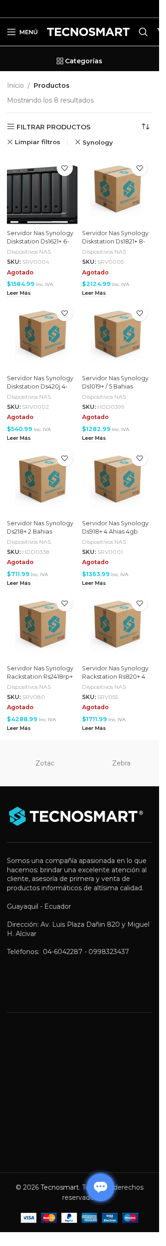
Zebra (121, 763)
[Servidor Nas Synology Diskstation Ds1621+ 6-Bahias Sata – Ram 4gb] (42, 190)
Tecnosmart (60, 1187)
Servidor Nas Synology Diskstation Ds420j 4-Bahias (40, 386)
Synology (98, 142)
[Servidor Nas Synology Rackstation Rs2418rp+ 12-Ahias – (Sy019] (42, 625)
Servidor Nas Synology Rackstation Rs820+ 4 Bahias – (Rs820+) (115, 676)
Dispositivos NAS (29, 251)
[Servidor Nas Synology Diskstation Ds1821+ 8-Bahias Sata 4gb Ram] (117, 190)
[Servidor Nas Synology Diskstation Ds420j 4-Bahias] (42, 335)
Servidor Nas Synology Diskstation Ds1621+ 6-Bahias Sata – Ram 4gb (40, 241)
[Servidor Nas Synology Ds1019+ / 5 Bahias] (117, 335)
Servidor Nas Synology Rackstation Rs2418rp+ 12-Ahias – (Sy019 (40, 676)
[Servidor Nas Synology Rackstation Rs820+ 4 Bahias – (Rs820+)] (117, 625)
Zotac (45, 763)
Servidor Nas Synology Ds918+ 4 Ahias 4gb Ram (115, 531)
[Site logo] (88, 31)
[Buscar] (143, 32)
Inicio (15, 85)
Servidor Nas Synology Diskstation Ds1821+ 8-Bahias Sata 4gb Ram (115, 241)
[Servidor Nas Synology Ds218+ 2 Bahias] (42, 480)
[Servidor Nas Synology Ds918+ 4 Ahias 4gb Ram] (117, 480)
